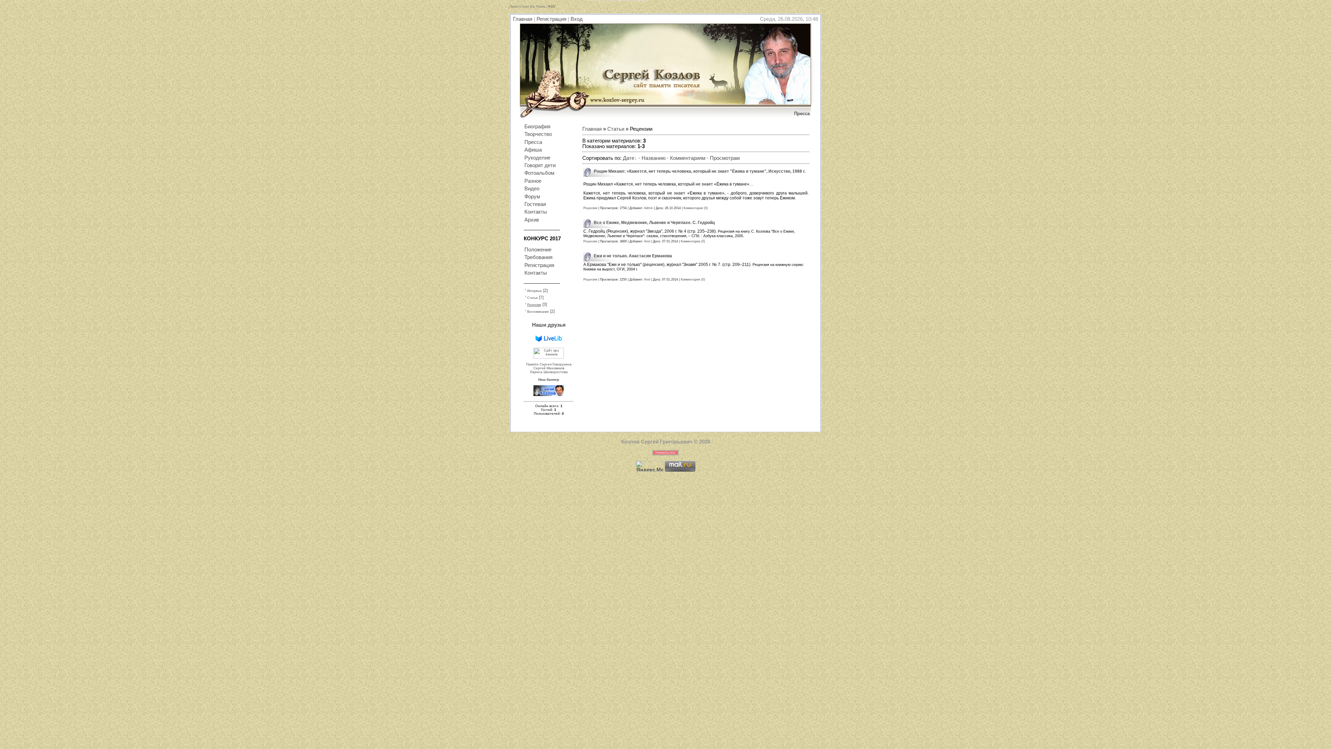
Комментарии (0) (696, 208)
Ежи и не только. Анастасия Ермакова (633, 255)
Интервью (534, 291)
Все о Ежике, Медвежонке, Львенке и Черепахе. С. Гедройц (654, 222)
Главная (522, 19)
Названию (654, 158)
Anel (647, 241)
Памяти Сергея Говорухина (549, 364)
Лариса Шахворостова (549, 372)
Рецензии (534, 305)
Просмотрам (725, 158)
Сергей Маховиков (548, 368)
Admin (648, 208)
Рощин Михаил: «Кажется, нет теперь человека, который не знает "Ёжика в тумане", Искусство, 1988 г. (700, 171)
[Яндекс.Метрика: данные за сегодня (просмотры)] (649, 466)
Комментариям (687, 158)
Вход (577, 19)
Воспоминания (538, 311)
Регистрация (551, 19)
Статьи (532, 298)
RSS (551, 6)
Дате (628, 158)
